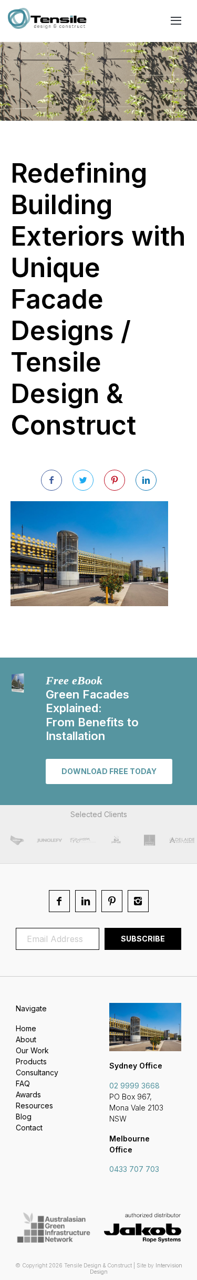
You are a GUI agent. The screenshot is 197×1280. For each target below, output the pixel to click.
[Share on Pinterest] (114, 480)
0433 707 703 (134, 1169)
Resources (34, 1105)
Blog (24, 1116)
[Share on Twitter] (83, 480)
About (26, 1039)
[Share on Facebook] (51, 480)
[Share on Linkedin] (146, 480)
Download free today (109, 771)
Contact (29, 1127)
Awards (28, 1094)
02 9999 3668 (134, 1085)
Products (31, 1061)
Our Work (32, 1050)
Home (26, 1028)
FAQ (23, 1083)
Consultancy (37, 1072)
